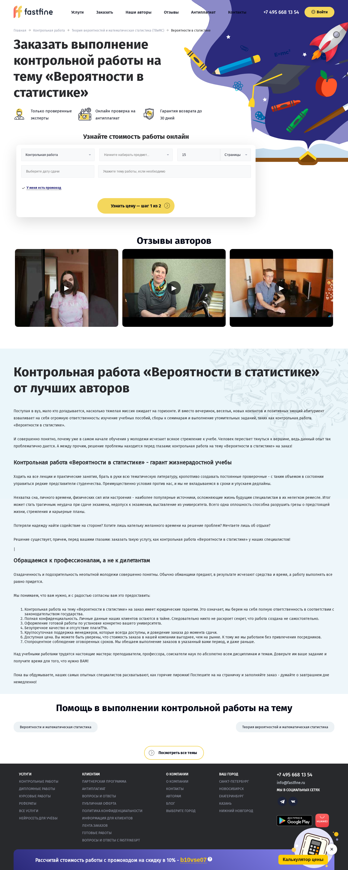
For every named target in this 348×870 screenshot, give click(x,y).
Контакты (237, 12)
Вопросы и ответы (99, 796)
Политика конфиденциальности (112, 811)
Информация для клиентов (107, 818)
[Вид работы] (58, 157)
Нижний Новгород (236, 811)
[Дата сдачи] (58, 173)
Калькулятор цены (303, 859)
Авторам (173, 796)
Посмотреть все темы (178, 753)
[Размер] (198, 157)
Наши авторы (138, 12)
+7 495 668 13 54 (281, 12)
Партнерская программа (104, 781)
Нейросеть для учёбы (38, 818)
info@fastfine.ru (291, 782)
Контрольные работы (38, 781)
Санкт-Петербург (234, 781)
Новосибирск (231, 789)
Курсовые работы (35, 796)
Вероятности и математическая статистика (55, 727)
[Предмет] (136, 157)
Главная (20, 30)
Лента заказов (95, 825)
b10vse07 (193, 860)
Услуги (77, 12)
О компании (177, 781)
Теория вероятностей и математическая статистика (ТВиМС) (118, 30)
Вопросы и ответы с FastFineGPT (111, 840)
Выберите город (180, 811)
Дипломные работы (37, 789)
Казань (225, 803)
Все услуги (28, 811)
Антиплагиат (203, 12)
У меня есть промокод (44, 188)
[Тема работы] (174, 173)
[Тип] (235, 157)
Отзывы (171, 12)
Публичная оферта (99, 803)
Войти (322, 12)
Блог (170, 803)
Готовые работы (97, 833)
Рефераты (27, 803)
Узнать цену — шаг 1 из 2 (136, 205)
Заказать (104, 12)
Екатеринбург (231, 796)
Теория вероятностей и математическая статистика (285, 727)
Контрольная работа (49, 30)
